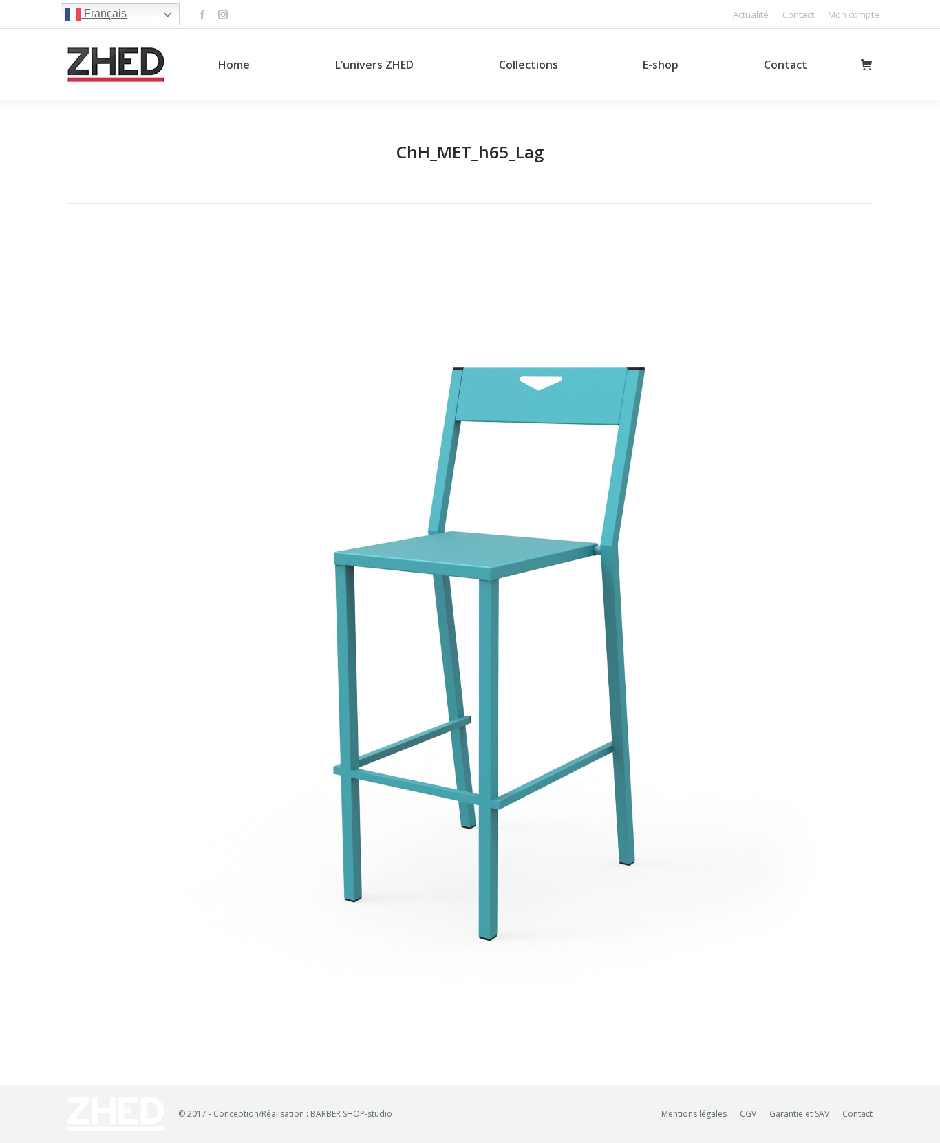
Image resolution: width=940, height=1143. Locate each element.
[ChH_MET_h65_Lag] (470, 640)
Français (104, 13)
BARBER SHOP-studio (351, 1114)
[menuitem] (751, 14)
